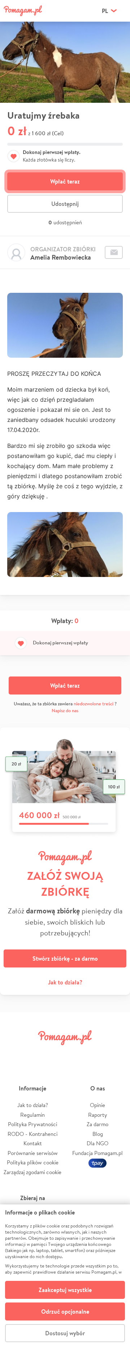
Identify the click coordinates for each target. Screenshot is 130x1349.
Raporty (97, 1114)
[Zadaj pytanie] (114, 252)
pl (105, 11)
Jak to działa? (65, 982)
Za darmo (97, 1124)
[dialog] (65, 1276)
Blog (97, 1133)
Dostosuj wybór (65, 1333)
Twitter (34, 1054)
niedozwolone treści (93, 704)
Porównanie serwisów (33, 1153)
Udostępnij (65, 204)
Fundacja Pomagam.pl (97, 1153)
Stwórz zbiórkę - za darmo (65, 958)
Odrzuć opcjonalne (65, 1311)
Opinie (97, 1105)
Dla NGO (97, 1143)
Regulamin (32, 1114)
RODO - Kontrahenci (32, 1133)
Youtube (116, 1054)
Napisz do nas (65, 710)
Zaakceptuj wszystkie (65, 1290)
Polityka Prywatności (32, 1124)
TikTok (95, 1054)
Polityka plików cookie (32, 1162)
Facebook (13, 1054)
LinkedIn (75, 1054)
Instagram (55, 1054)
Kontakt (32, 1143)
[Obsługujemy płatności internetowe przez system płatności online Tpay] (97, 1162)
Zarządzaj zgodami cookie (32, 1172)
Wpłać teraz (65, 181)
